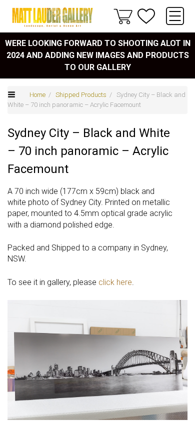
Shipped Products (81, 94)
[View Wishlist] (146, 16)
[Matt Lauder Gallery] (52, 17)
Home (38, 94)
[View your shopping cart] (123, 16)
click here (115, 282)
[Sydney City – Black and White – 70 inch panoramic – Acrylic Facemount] (98, 360)
